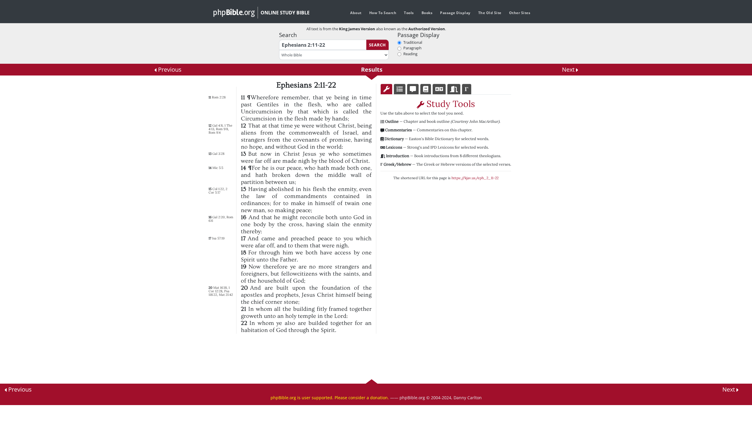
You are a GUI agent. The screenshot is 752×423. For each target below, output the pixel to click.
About (356, 12)
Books (427, 12)
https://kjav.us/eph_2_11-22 (474, 178)
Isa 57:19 (218, 238)
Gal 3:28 (218, 154)
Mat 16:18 (220, 288)
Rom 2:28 (219, 97)
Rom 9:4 (215, 132)
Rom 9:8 (222, 129)
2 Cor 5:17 (218, 190)
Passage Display (455, 12)
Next (569, 69)
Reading (410, 53)
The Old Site (489, 12)
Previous (169, 69)
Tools (409, 12)
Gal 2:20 (218, 217)
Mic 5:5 (217, 168)
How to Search (383, 12)
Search (377, 45)
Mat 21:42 (226, 295)
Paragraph (412, 48)
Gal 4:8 (217, 125)
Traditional (412, 42)
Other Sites (520, 12)
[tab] (386, 89)
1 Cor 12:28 (219, 289)
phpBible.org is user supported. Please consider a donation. (330, 397)
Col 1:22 (218, 189)
